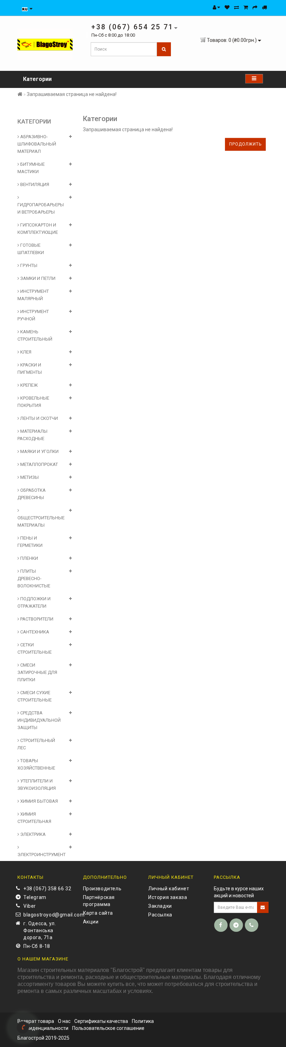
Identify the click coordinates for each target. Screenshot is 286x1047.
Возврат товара (35, 1021)
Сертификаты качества (101, 1021)
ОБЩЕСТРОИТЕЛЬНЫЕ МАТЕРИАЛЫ (41, 521)
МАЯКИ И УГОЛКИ (39, 451)
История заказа (167, 897)
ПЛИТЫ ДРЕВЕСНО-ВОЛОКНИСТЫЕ (33, 578)
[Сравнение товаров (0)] (236, 7)
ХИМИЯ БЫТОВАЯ (38, 801)
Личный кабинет (168, 888)
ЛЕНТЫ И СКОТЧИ (38, 418)
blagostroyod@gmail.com (48, 915)
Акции (91, 922)
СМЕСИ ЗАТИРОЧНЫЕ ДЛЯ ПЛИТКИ (37, 672)
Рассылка (160, 915)
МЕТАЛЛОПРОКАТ (38, 464)
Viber (29, 906)
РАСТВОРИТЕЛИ (36, 619)
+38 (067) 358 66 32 (47, 888)
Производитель (102, 888)
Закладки (160, 906)
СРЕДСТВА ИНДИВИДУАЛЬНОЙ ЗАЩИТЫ (39, 720)
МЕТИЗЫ (29, 477)
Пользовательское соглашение (108, 1028)
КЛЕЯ (25, 352)
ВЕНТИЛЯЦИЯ (34, 184)
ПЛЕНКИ (28, 558)
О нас (64, 1021)
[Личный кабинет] (216, 7)
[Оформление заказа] (255, 7)
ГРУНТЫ (28, 265)
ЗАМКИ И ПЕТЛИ (37, 278)
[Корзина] (245, 7)
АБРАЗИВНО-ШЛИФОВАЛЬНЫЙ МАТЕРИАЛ (36, 144)
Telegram (34, 897)
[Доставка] (264, 7)
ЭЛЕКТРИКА (32, 834)
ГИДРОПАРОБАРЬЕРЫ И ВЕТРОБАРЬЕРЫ (40, 208)
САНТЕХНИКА (34, 631)
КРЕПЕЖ (28, 385)
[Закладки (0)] (227, 7)
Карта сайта (98, 913)
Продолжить (245, 144)
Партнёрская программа (99, 900)
